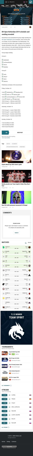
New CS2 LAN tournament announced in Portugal (14, 205)
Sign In (16, 232)
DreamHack (22, 146)
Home (2, 5)
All (26, 242)
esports (8, 143)
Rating (8, 441)
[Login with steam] (31, 2)
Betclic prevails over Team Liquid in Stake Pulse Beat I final (16, 185)
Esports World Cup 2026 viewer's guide (12, 164)
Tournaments (21, 5)
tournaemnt (14, 143)
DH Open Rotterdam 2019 (8, 39)
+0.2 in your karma (6, 137)
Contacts (14, 441)
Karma (3, 441)
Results (29, 242)
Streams (13, 5)
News (7, 5)
